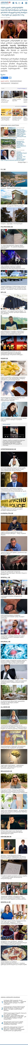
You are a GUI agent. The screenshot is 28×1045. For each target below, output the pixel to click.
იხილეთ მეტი (22, 162)
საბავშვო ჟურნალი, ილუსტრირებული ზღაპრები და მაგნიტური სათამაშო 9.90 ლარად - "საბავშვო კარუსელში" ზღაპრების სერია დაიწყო (17, 119)
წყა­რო (3, 75)
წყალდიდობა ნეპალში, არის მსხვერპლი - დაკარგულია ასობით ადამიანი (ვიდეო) (21, 144)
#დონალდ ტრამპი (5, 83)
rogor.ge (4, 358)
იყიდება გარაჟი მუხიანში (16, 100)
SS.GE (2, 88)
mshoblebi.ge (6, 836)
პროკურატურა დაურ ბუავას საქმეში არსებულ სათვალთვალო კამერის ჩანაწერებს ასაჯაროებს (13, 1023)
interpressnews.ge (8, 449)
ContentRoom (24, 106)
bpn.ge (3, 292)
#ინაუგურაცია (14, 83)
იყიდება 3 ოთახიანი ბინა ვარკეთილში (5, 101)
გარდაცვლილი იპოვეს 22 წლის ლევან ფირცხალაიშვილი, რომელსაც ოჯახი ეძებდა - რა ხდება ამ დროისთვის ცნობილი (14, 1008)
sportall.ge (5, 577)
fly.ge (3, 169)
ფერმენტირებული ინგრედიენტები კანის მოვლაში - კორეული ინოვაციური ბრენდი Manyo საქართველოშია (6, 119)
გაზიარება (5, 77)
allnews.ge (5, 707)
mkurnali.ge (5, 641)
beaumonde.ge (6, 771)
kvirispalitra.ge (7, 513)
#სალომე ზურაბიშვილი (16, 81)
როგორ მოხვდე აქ (22, 88)
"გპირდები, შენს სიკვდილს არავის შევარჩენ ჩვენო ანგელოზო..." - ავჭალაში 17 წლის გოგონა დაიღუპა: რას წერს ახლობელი (15, 1002)
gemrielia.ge (6, 902)
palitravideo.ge (7, 227)
